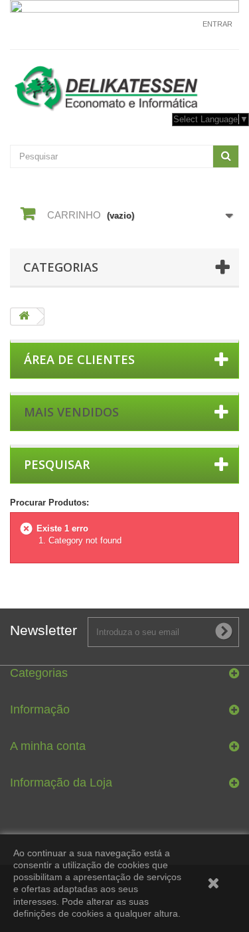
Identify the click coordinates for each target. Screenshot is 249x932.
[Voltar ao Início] (24, 316)
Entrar (217, 24)
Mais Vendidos (71, 412)
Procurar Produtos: (49, 503)
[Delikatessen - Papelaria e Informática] (124, 86)
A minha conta (48, 746)
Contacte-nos (168, 30)
